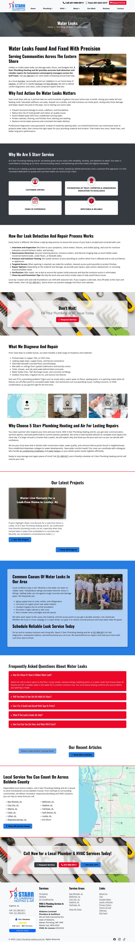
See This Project (21, 539)
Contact (120, 8)
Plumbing (43, 894)
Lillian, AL (12, 816)
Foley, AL (12, 812)
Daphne (12, 84)
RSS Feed (103, 913)
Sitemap (103, 910)
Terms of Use (105, 908)
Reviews (106, 8)
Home (33, 8)
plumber (21, 81)
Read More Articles (82, 754)
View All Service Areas (19, 826)
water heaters (55, 451)
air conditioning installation (32, 451)
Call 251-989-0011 (74, 2)
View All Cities (75, 909)
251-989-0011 (29, 75)
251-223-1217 (91, 865)
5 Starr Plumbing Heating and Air (30, 939)
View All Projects (68, 549)
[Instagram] (119, 939)
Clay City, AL (13, 805)
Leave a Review (106, 902)
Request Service (118, 3)
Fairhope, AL (48, 809)
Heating (42, 896)
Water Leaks (82, 27)
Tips (101, 896)
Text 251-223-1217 (97, 2)
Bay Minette (52, 84)
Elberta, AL (12, 809)
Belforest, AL (48, 801)
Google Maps (105, 899)
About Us (103, 894)
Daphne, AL (47, 805)
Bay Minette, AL (15, 801)
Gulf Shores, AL (49, 812)
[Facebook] (114, 939)
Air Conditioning (46, 899)
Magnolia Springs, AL (17, 819)
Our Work (91, 8)
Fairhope (39, 84)
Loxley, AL (47, 816)
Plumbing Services (65, 27)
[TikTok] (124, 939)
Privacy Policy (105, 905)
